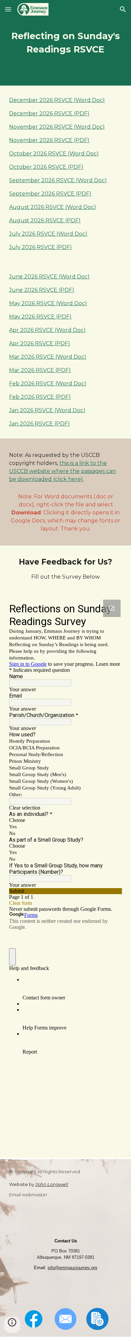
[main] (65, 43)
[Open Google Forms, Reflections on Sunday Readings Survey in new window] (112, 608)
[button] (8, 9)
